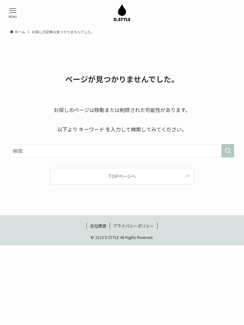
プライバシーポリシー (133, 226)
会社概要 (98, 226)
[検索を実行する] (227, 150)
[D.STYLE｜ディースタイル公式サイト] (122, 12)
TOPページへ (122, 176)
